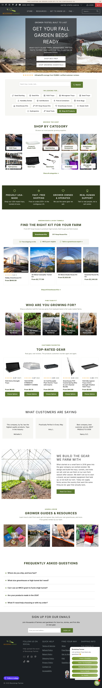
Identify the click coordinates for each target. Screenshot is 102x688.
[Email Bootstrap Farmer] (2, 5)
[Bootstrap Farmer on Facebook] (6, 5)
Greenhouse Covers (65, 106)
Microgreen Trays (68, 95)
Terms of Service (48, 646)
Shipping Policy (48, 658)
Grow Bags (80, 101)
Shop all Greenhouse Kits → (51, 290)
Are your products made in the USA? (23, 595)
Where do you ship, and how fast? (22, 573)
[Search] (97, 11)
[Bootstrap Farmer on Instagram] (9, 5)
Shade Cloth (84, 106)
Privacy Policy (47, 663)
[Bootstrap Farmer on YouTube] (20, 5)
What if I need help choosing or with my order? (28, 603)
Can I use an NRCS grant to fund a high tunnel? (28, 588)
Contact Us (46, 667)
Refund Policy (47, 650)
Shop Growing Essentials (51, 65)
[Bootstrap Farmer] (11, 11)
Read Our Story (65, 492)
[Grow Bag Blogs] (87, 535)
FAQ (63, 658)
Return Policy (47, 654)
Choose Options (12, 394)
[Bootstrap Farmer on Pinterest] (13, 5)
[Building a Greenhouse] (39, 535)
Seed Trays (86, 95)
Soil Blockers (44, 101)
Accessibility (47, 671)
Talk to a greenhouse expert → (72, 241)
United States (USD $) (70, 5)
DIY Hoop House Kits (43, 106)
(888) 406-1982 (28, 5)
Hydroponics (34, 111)
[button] (31, 11)
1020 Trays (50, 95)
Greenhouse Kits (22, 106)
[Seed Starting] (15, 535)
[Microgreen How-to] (63, 535)
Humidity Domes (26, 101)
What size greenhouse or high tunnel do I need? (28, 580)
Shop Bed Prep (51, 59)
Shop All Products (68, 111)
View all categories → (51, 173)
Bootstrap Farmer (16, 683)
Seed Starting (20, 95)
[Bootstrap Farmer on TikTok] (16, 5)
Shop (64, 646)
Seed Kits (35, 95)
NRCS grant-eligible (49, 241)
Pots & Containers (62, 101)
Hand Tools (50, 111)
